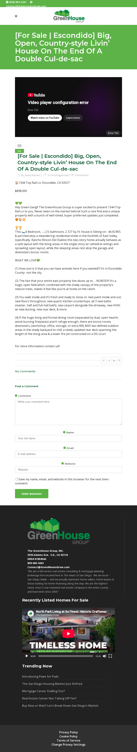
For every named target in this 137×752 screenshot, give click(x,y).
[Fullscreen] (110, 656)
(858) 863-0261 (17, 2)
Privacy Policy (68, 732)
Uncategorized (59, 175)
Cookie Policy (68, 736)
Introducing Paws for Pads (40, 676)
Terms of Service (68, 740)
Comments (81, 175)
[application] (68, 634)
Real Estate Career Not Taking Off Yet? (49, 698)
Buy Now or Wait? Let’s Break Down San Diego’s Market (60, 706)
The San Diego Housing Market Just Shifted (52, 684)
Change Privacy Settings (68, 744)
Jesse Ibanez (32, 175)
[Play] (27, 656)
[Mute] (104, 656)
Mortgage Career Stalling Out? (43, 691)
